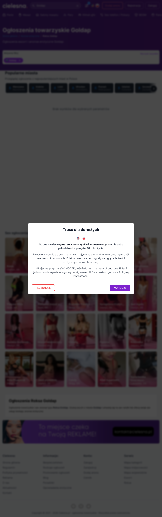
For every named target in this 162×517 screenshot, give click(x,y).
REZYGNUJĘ (43, 287)
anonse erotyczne (101, 244)
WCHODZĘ (120, 287)
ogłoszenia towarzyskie (73, 244)
